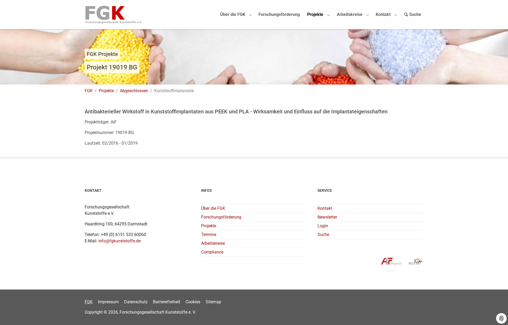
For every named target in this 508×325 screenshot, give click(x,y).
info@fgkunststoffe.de (119, 240)
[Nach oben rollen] (496, 313)
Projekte (208, 225)
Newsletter (327, 217)
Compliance (212, 252)
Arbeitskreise (213, 243)
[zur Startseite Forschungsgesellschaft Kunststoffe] (114, 14)
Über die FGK (213, 208)
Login (323, 225)
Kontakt (325, 208)
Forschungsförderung (221, 217)
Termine (208, 234)
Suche (323, 234)
